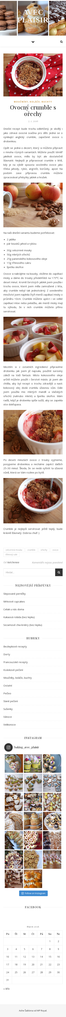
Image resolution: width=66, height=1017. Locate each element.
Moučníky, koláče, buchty (33, 101)
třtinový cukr (11, 554)
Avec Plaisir (33, 16)
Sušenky (8, 709)
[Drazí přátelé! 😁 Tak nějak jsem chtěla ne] (33, 802)
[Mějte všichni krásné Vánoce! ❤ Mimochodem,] (14, 802)
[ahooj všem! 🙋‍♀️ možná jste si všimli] (14, 763)
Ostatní (7, 685)
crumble (31, 549)
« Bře (6, 988)
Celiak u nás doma (13, 609)
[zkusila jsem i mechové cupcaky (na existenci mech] (33, 763)
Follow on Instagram (35, 893)
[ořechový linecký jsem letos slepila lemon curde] (33, 859)
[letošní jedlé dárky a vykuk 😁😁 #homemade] (52, 859)
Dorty (6, 654)
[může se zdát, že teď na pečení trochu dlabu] (14, 821)
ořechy (44, 549)
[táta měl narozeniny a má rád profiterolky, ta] (33, 879)
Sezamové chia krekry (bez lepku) (22, 625)
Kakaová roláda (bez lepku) (19, 617)
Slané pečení (10, 701)
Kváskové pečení (13, 670)
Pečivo (7, 693)
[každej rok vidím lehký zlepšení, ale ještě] (52, 840)
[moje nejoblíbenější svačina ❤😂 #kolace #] (52, 821)
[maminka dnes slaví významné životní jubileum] (52, 783)
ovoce (55, 549)
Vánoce (7, 716)
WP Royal (42, 1010)
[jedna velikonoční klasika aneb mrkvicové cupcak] (52, 763)
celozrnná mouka (14, 549)
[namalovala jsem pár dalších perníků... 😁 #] (14, 783)
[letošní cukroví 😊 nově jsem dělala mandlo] (14, 859)
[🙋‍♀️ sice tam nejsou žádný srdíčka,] (33, 821)
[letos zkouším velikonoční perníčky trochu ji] (33, 783)
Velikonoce (9, 724)
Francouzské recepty (15, 662)
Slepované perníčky (14, 593)
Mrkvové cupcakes (14, 601)
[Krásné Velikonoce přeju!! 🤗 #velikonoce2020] (52, 802)
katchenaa (13, 562)
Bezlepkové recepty (15, 646)
